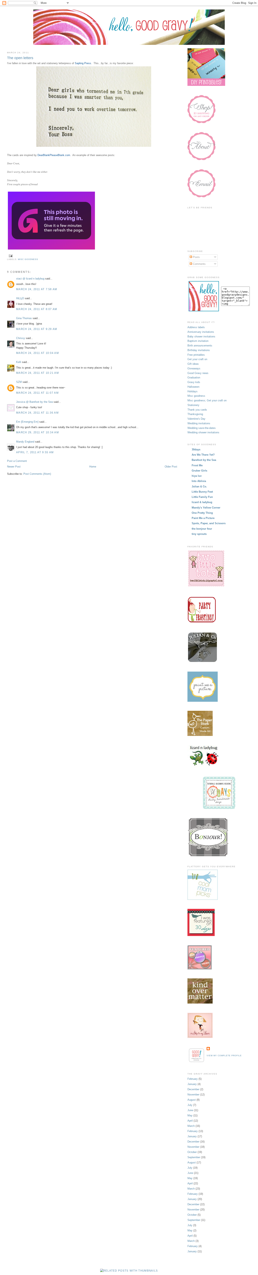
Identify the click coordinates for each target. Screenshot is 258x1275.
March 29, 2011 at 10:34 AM (37, 432)
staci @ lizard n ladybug (30, 278)
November (193, 1094)
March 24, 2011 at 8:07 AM (36, 309)
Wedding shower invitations (203, 432)
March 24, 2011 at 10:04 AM (37, 352)
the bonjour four (202, 528)
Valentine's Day (196, 418)
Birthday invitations (198, 350)
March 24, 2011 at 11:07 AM (37, 392)
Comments (199, 263)
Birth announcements (199, 345)
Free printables (196, 354)
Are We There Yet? (203, 454)
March (191, 1125)
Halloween (193, 386)
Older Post (171, 466)
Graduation (193, 377)
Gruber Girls (199, 470)
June (190, 1110)
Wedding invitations (198, 423)
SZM (19, 381)
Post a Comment (17, 460)
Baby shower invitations (201, 336)
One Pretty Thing (202, 512)
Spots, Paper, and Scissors (209, 523)
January (192, 1084)
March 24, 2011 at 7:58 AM (36, 289)
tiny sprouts (199, 533)
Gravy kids (193, 382)
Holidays (192, 391)
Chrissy (20, 338)
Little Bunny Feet (202, 491)
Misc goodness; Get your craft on (207, 400)
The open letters (20, 58)
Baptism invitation (197, 340)
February (192, 1078)
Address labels (196, 327)
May (189, 1115)
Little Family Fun (202, 496)
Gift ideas (193, 363)
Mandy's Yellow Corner (206, 507)
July (189, 1105)
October (192, 1152)
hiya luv (197, 475)
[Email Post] (10, 256)
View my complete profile (224, 1055)
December (193, 1089)
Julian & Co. (199, 486)
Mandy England (25, 441)
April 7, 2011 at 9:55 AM (35, 452)
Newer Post (14, 466)
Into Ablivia (199, 481)
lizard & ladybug (202, 502)
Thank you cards (197, 409)
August (191, 1099)
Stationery (193, 405)
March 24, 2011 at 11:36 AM (37, 412)
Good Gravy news (197, 373)
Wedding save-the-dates (201, 427)
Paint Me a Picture (203, 518)
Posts (196, 257)
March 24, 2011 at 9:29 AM (36, 329)
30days (196, 449)
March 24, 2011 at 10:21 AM (37, 372)
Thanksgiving (195, 414)
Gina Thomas (24, 318)
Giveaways (193, 368)
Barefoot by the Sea (204, 459)
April (190, 1120)
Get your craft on (197, 359)
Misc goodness (28, 259)
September (193, 1157)
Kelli (18, 362)
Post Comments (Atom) (37, 473)
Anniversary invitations (200, 331)
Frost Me (197, 465)
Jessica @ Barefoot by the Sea (34, 401)
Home (92, 466)
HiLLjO (20, 298)
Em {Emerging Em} (27, 421)
